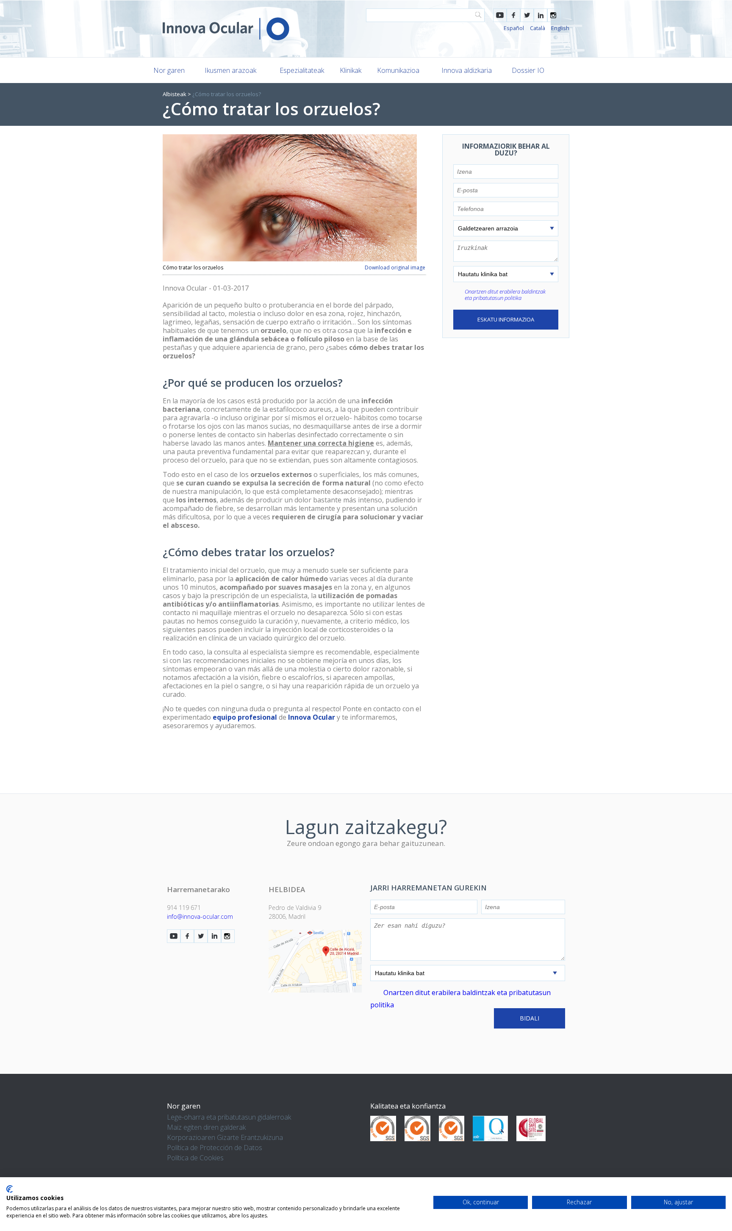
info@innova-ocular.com (200, 916)
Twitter (527, 15)
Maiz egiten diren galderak (206, 1127)
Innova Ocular (312, 717)
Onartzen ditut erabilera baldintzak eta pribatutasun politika (505, 295)
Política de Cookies (195, 1157)
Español (514, 28)
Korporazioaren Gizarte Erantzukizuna (225, 1137)
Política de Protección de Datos (214, 1147)
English (560, 28)
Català (537, 28)
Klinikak (350, 70)
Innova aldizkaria (466, 70)
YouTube (500, 15)
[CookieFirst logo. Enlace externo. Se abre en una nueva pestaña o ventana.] (9, 1189)
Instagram (554, 15)
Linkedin (540, 15)
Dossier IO (528, 70)
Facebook (513, 15)
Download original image (395, 267)
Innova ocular (226, 28)
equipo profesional (244, 717)
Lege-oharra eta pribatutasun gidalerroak (229, 1117)
